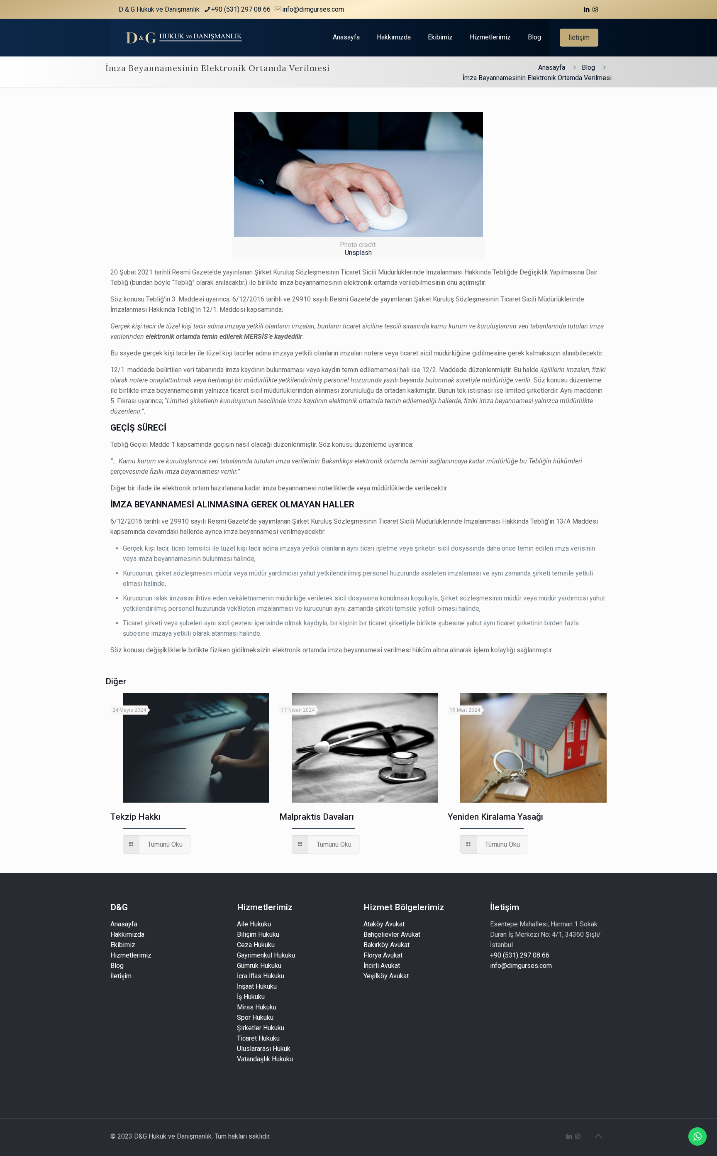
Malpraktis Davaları (316, 817)
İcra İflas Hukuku (260, 976)
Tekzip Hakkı (135, 817)
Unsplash (358, 253)
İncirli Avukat (381, 966)
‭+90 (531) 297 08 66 (241, 9)
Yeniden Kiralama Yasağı (495, 817)
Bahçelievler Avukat (391, 934)
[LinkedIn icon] (586, 9)
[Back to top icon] (598, 1136)
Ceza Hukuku (256, 945)
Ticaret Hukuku (258, 1038)
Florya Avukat (382, 955)
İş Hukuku (251, 997)
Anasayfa (551, 67)
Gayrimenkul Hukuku (266, 955)
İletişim (579, 38)
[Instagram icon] (595, 9)
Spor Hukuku (255, 1017)
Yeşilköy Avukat (386, 976)
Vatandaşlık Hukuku (265, 1059)
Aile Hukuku (254, 924)
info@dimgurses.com (313, 9)
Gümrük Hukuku (259, 966)
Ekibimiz (122, 945)
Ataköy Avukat (384, 924)
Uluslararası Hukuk (263, 1049)
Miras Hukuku (256, 1007)
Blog (588, 67)
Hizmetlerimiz (130, 955)
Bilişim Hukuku (258, 934)
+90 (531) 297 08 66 (519, 955)
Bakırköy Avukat (386, 945)
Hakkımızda (127, 934)
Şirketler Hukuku (260, 1028)
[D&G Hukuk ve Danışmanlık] (185, 37)
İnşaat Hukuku (257, 986)
